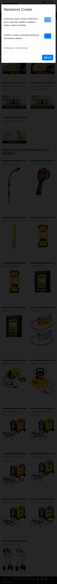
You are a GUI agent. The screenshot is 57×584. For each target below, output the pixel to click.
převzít (47, 57)
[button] (48, 19)
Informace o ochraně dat (16, 48)
